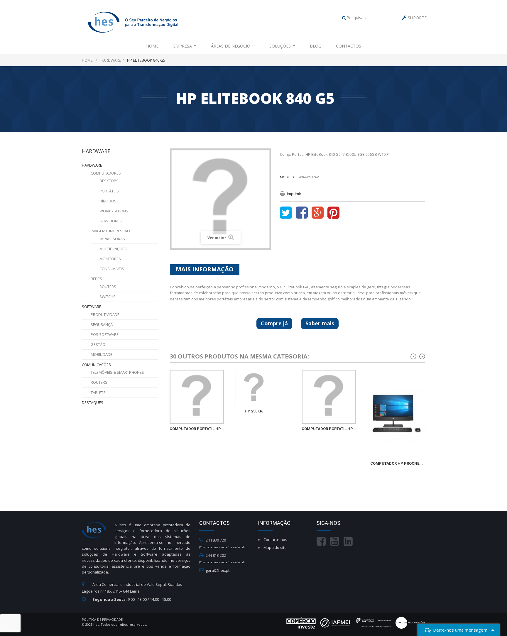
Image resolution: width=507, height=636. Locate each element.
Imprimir (294, 193)
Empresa (182, 46)
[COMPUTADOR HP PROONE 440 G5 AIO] (397, 414)
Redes (96, 278)
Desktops (109, 180)
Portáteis (109, 191)
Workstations (113, 211)
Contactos (348, 46)
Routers (107, 286)
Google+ (318, 213)
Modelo (287, 177)
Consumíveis (111, 268)
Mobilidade (101, 354)
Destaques (92, 402)
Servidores (110, 221)
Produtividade (105, 314)
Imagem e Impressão (110, 231)
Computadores (106, 173)
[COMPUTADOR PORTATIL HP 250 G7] (329, 397)
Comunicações (96, 364)
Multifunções (113, 248)
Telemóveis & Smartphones (117, 372)
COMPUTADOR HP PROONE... (396, 463)
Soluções (280, 46)
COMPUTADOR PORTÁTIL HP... (197, 429)
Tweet (286, 213)
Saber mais (319, 323)
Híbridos (107, 201)
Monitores (110, 258)
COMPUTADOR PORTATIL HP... (329, 429)
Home (152, 46)
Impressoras (112, 238)
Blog (315, 46)
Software (91, 306)
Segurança (102, 324)
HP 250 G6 (254, 411)
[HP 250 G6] (254, 388)
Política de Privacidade (102, 619)
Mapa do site (275, 547)
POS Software (105, 334)
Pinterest (333, 213)
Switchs (107, 296)
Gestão (98, 344)
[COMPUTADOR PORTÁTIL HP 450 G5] (197, 397)
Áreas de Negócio (230, 46)
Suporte (417, 18)
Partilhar (302, 213)
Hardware (92, 165)
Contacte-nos (275, 539)
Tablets (98, 392)
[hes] (133, 21)
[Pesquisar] (344, 17)
